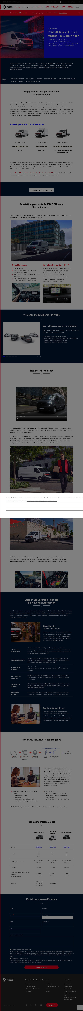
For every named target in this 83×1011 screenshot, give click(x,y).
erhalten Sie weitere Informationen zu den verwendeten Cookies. (42, 501)
